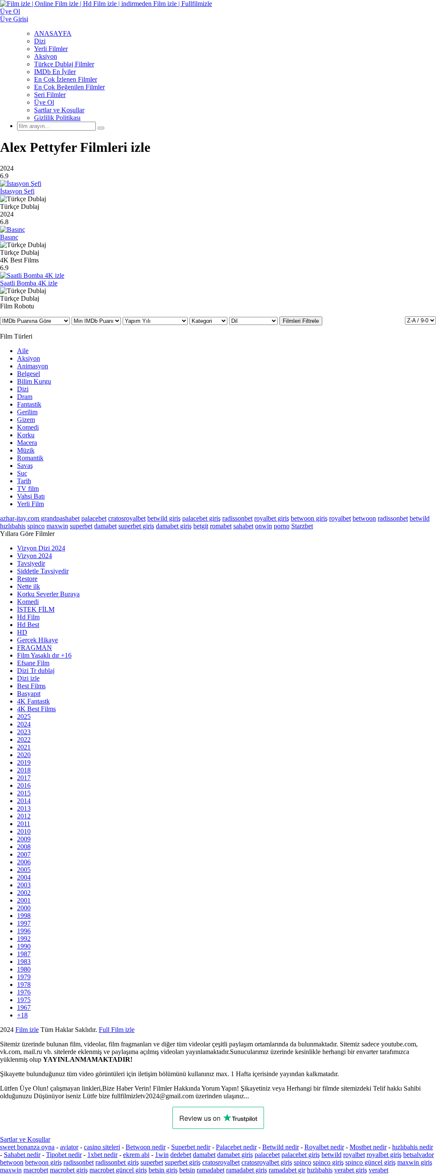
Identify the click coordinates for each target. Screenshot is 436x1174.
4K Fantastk (33, 701)
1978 (24, 984)
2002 (24, 892)
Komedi (28, 427)
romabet (221, 526)
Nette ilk (28, 586)
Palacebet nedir (236, 1147)
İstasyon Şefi (17, 191)
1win (162, 1154)
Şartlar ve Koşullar (59, 110)
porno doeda (63, 1029)
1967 (24, 1007)
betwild (420, 518)
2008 (24, 846)
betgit (200, 526)
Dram (24, 396)
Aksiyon (45, 56)
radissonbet (237, 518)
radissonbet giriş (117, 1162)
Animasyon (32, 366)
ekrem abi (136, 1154)
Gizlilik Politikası (57, 117)
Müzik (25, 450)
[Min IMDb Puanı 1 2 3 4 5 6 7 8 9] (97, 320)
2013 (24, 808)
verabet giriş (350, 1170)
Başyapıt (28, 693)
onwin (263, 526)
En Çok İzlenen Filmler (65, 79)
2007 (24, 854)
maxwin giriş (414, 1162)
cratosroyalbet (127, 518)
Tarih (24, 480)
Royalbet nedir (324, 1147)
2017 (24, 777)
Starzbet (302, 526)
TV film (28, 488)
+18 (22, 1015)
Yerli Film (30, 503)
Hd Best (28, 624)
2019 (24, 762)
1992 (24, 938)
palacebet (93, 518)
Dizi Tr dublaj (35, 670)
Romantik (30, 458)
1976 (24, 992)
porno (282, 526)
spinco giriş (328, 1162)
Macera (27, 442)
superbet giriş (136, 526)
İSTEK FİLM (35, 609)
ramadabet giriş (246, 1170)
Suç (22, 473)
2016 (24, 785)
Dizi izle (28, 678)
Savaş (25, 465)
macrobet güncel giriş (118, 1170)
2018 (24, 770)
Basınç (9, 237)
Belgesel (28, 373)
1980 (24, 969)
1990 (24, 946)
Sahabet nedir (22, 1154)
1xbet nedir (102, 1154)
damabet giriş (174, 526)
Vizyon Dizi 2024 (41, 548)
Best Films (31, 686)
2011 (23, 823)
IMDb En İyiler (55, 71)
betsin (187, 1170)
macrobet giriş (69, 1170)
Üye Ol (44, 102)
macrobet (35, 1170)
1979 (24, 976)
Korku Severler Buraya (48, 594)
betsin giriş (163, 1170)
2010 (24, 831)
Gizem (26, 419)
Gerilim (27, 412)
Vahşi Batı (31, 496)
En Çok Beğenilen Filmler (69, 87)
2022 (24, 739)
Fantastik (29, 404)
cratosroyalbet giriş (266, 1162)
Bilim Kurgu (34, 381)
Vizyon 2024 (34, 555)
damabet (105, 526)
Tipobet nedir (64, 1154)
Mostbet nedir (368, 1147)
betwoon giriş (309, 518)
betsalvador (418, 1154)
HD (22, 632)
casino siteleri (102, 1147)
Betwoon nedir (146, 1147)
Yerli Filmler (51, 48)
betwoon (364, 518)
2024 (24, 724)
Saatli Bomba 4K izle (28, 283)
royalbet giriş (271, 518)
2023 (24, 731)
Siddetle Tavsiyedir (43, 571)
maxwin (57, 526)
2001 (24, 900)
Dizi (40, 41)
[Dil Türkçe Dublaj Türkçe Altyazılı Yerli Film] (254, 320)
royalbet (340, 518)
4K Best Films (36, 708)
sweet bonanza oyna (27, 1147)
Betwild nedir (280, 1147)
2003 (24, 885)
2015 (24, 793)
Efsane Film (33, 663)
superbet (81, 526)
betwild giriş (164, 518)
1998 (24, 915)
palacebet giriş (201, 518)
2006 (24, 862)
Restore (27, 578)
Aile (23, 350)
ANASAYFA (53, 33)
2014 (24, 800)
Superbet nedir (190, 1147)
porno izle (30, 1029)
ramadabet (210, 1170)
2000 (24, 908)
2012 (24, 816)
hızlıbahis (13, 526)
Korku (25, 435)
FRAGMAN (34, 647)
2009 (24, 839)
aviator (69, 1147)
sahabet (243, 526)
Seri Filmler (50, 94)
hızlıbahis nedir (412, 1147)
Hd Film (28, 617)
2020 (24, 754)
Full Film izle (117, 1029)
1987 (24, 953)
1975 (24, 999)
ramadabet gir (287, 1170)
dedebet (180, 1154)
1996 (24, 931)
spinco (36, 526)
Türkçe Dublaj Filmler (64, 64)
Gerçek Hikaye (37, 640)
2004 (24, 877)
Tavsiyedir (31, 563)
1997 (24, 923)
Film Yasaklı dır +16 (44, 655)
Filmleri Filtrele (301, 321)
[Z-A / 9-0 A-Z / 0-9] (420, 320)
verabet (378, 1170)
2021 (24, 747)
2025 (24, 716)
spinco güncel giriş (370, 1162)
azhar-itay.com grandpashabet (40, 518)
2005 (24, 869)
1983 (24, 961)
